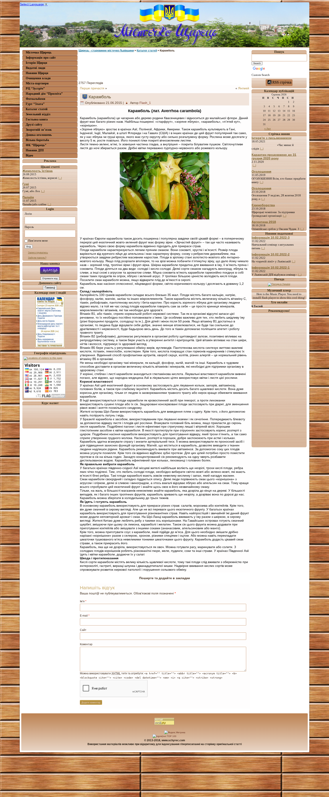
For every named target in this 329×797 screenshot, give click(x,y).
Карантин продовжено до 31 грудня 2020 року (274, 156)
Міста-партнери (37, 83)
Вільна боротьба (37, 140)
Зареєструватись (38, 252)
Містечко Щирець (38, 52)
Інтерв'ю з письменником (271, 138)
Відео (29, 155)
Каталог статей (36, 109)
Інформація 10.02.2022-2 (271, 254)
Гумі (25, 184)
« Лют (267, 128)
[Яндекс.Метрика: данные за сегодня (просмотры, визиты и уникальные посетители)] (174, 733)
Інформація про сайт (41, 57)
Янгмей (243, 88)
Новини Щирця (37, 73)
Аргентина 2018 (264, 222)
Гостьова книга (37, 119)
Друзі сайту (34, 124)
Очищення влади (38, 78)
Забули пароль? (37, 257)
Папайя (28, 197)
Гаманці (50, 287)
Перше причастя (92, 88)
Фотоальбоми (35, 99)
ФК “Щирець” (36, 145)
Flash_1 (145, 103)
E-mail (85, 615)
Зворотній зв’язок (39, 129)
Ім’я (83, 601)
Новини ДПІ (35, 150)
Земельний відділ (38, 114)
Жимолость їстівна (37, 171)
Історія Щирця (36, 62)
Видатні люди (35, 68)
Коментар (86, 644)
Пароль (29, 227)
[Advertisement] (164, 65)
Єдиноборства (263, 205)
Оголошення (261, 171)
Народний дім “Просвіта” (44, 93)
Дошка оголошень (39, 135)
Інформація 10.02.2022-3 (271, 237)
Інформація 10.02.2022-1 (271, 267)
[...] (60, 178)
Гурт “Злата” (35, 104)
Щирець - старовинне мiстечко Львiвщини (106, 50)
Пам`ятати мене (38, 240)
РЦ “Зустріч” (35, 88)
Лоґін (28, 213)
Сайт (83, 630)
